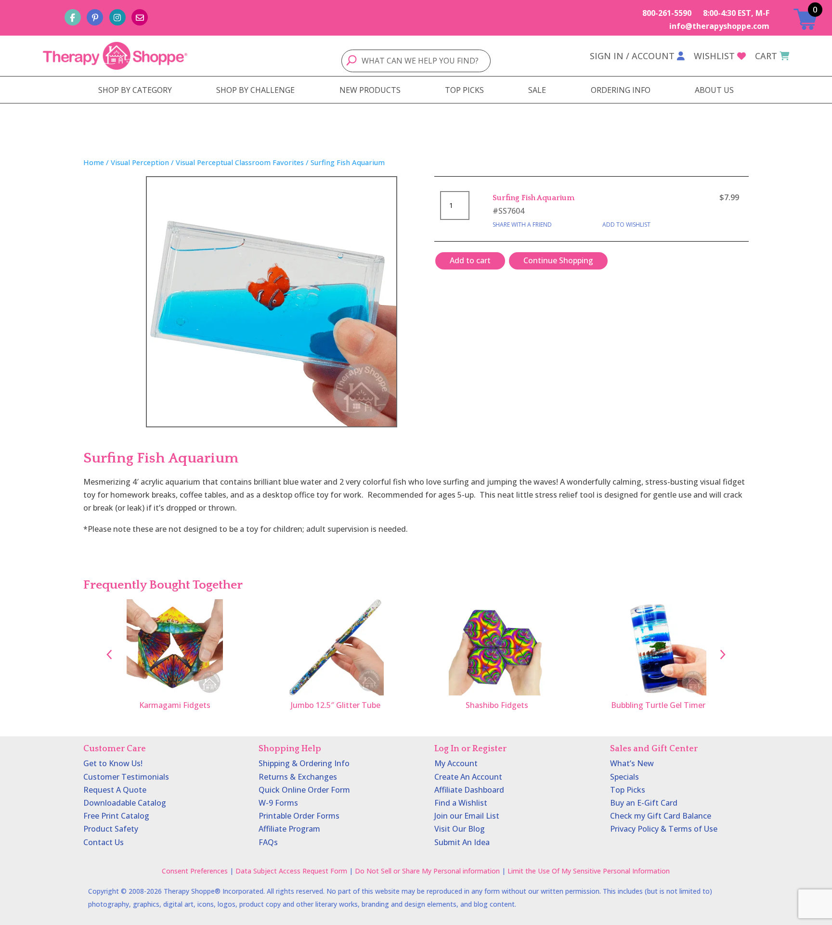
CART (766, 56)
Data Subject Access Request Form (291, 870)
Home (93, 162)
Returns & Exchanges (298, 776)
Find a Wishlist (460, 802)
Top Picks (627, 789)
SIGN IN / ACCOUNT (632, 56)
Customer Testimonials (126, 776)
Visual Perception (140, 162)
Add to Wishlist (626, 224)
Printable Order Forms (299, 815)
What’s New (632, 763)
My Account (456, 763)
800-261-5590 (666, 13)
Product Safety (110, 828)
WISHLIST (714, 56)
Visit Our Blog (459, 828)
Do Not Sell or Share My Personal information (427, 870)
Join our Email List (466, 815)
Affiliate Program (289, 828)
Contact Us (103, 842)
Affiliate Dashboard (469, 789)
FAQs (268, 842)
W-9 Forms (278, 802)
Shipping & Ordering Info (304, 763)
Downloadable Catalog (124, 802)
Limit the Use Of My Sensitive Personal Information (588, 870)
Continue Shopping (558, 260)
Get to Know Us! (113, 763)
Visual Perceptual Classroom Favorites (240, 162)
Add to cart (470, 260)
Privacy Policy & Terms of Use (663, 828)
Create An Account (468, 776)
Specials (624, 776)
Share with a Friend (522, 224)
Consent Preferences (195, 870)
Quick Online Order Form (304, 789)
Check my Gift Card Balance (660, 815)
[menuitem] (135, 90)
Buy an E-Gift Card (643, 802)
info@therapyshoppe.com (719, 26)
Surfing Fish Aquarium (533, 197)
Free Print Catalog (116, 815)
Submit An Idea (462, 842)
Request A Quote (114, 789)
